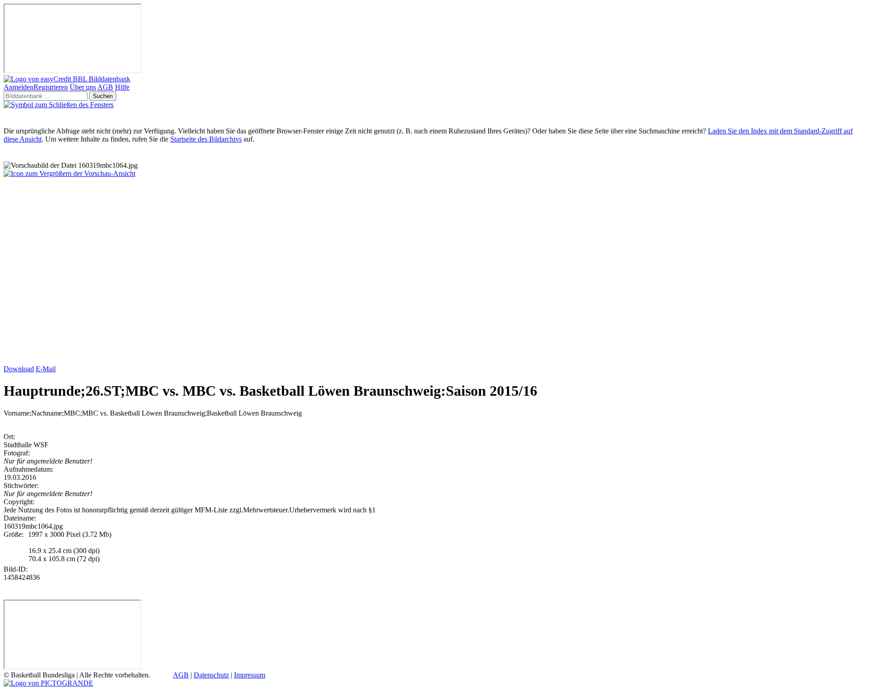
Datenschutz (211, 675)
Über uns (83, 87)
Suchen (103, 96)
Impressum (249, 675)
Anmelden (18, 87)
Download (19, 369)
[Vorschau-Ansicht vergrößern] (69, 173)
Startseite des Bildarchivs (206, 139)
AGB (105, 87)
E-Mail (46, 369)
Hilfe (122, 87)
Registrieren (50, 87)
